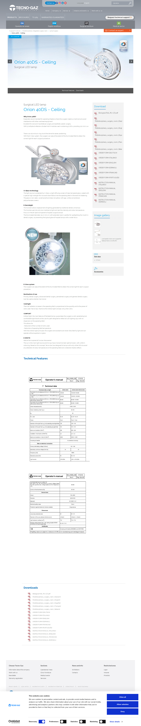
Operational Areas (46, 670)
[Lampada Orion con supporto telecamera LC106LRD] (97, 241)
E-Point (98, 260)
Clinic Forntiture (46, 672)
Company (55, 11)
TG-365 (35, 17)
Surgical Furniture (14, 31)
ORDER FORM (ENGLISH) (107, 163)
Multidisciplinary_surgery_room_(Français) (110, 142)
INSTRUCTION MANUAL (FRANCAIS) (45, 637)
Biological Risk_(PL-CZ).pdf (108, 113)
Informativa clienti (38, 686)
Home (47, 11)
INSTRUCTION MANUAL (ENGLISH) (44, 634)
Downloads (79, 90)
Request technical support (119, 17)
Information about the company (19, 670)
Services (43, 678)
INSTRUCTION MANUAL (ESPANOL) (44, 640)
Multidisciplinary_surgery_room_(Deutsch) (110, 121)
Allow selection (123, 704)
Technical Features (68, 90)
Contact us (50, 3)
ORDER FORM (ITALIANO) (108, 158)
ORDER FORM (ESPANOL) (108, 168)
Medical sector (45, 675)
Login (106, 670)
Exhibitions (75, 670)
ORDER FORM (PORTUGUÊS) (109, 177)
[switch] (63, 721)
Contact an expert (115, 30)
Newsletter (12, 675)
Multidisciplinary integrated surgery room (34, 31)
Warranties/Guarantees (52, 17)
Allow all (122, 697)
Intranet (106, 672)
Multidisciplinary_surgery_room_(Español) (110, 135)
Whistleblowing (83, 686)
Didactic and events (80, 11)
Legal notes (25, 686)
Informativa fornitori (55, 686)
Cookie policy (70, 686)
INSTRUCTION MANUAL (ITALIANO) (44, 631)
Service (65, 11)
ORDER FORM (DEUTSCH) (108, 153)
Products (12, 17)
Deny (123, 711)
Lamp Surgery (54, 31)
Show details (115, 722)
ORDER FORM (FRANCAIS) (108, 173)
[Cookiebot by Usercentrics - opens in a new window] (14, 721)
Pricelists (107, 675)
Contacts (75, 672)
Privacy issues (13, 686)
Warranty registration (16, 678)
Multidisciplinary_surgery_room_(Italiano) (109, 149)
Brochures (24, 17)
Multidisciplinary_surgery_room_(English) (109, 128)
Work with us (96, 11)
